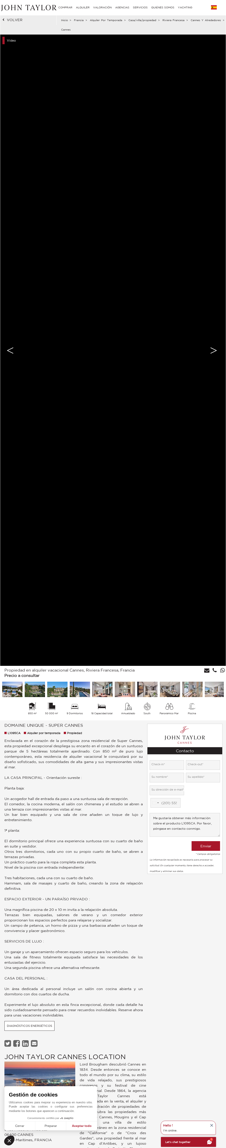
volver (15, 20)
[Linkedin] (26, 1043)
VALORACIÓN (102, 7)
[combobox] (155, 802)
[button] (9, 1140)
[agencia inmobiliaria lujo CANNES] (39, 1080)
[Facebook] (17, 1043)
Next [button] (214, 350)
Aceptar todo (82, 1126)
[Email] (35, 1043)
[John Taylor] (28, 7)
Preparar (51, 1126)
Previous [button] (10, 350)
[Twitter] (8, 1043)
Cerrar (19, 1126)
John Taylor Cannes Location (65, 1056)
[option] (113, 350)
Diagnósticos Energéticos (29, 1025)
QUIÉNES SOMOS (162, 7)
